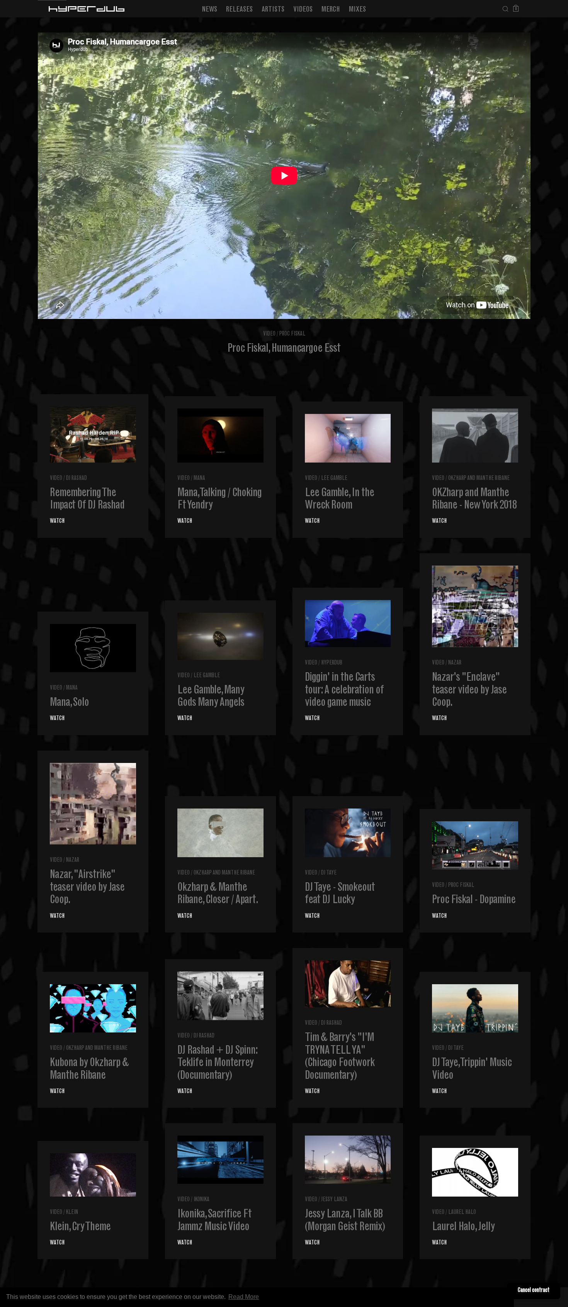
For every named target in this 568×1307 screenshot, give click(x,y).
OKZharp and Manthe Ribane (479, 478)
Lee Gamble (334, 478)
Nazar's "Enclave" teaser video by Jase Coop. (469, 690)
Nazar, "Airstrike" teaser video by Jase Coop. (87, 888)
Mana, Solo (69, 703)
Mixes (357, 10)
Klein (72, 1212)
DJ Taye (329, 873)
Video (269, 334)
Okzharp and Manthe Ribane (224, 873)
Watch (57, 521)
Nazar (454, 663)
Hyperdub (331, 663)
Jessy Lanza (334, 1200)
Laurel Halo (462, 1212)
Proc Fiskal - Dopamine (473, 900)
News (209, 10)
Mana (199, 478)
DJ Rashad (76, 478)
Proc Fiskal (292, 334)
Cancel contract (533, 1290)
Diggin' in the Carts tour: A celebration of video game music (344, 690)
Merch (330, 10)
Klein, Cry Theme (80, 1227)
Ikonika (201, 1200)
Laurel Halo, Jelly (463, 1227)
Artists (273, 10)
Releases (239, 10)
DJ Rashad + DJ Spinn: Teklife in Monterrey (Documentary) (217, 1063)
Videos (303, 10)
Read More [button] (243, 1296)
